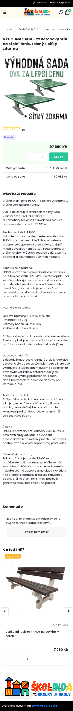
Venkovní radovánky (57, 29)
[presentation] (5, 611)
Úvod (9, 29)
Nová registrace (61, 2)
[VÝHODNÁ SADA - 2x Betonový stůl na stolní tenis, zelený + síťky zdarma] (36, 88)
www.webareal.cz (44, 706)
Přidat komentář (36, 532)
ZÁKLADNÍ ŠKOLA (28, 29)
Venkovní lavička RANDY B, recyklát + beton (32, 634)
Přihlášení (42, 2)
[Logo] (36, 12)
